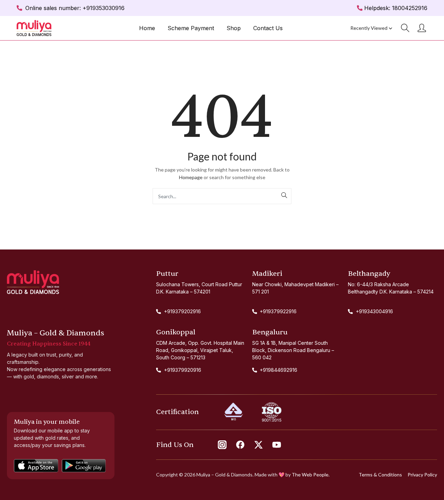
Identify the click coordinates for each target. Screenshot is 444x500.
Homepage (191, 177)
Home (147, 28)
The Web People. (311, 474)
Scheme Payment (191, 28)
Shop (234, 28)
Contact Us (268, 28)
